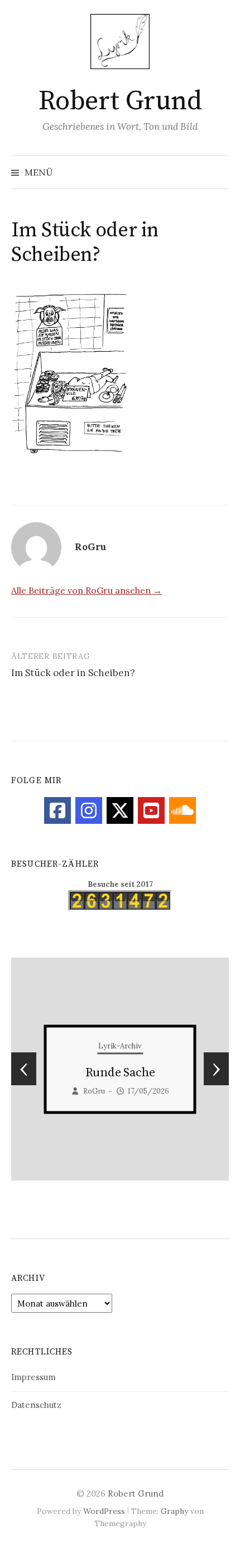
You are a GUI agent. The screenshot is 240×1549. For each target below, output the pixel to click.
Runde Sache (120, 1072)
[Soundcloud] (182, 810)
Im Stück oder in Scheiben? (73, 673)
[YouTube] (151, 810)
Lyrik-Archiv (120, 1046)
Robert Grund (120, 101)
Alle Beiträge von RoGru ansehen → (86, 590)
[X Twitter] (120, 810)
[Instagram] (88, 810)
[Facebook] (57, 810)
